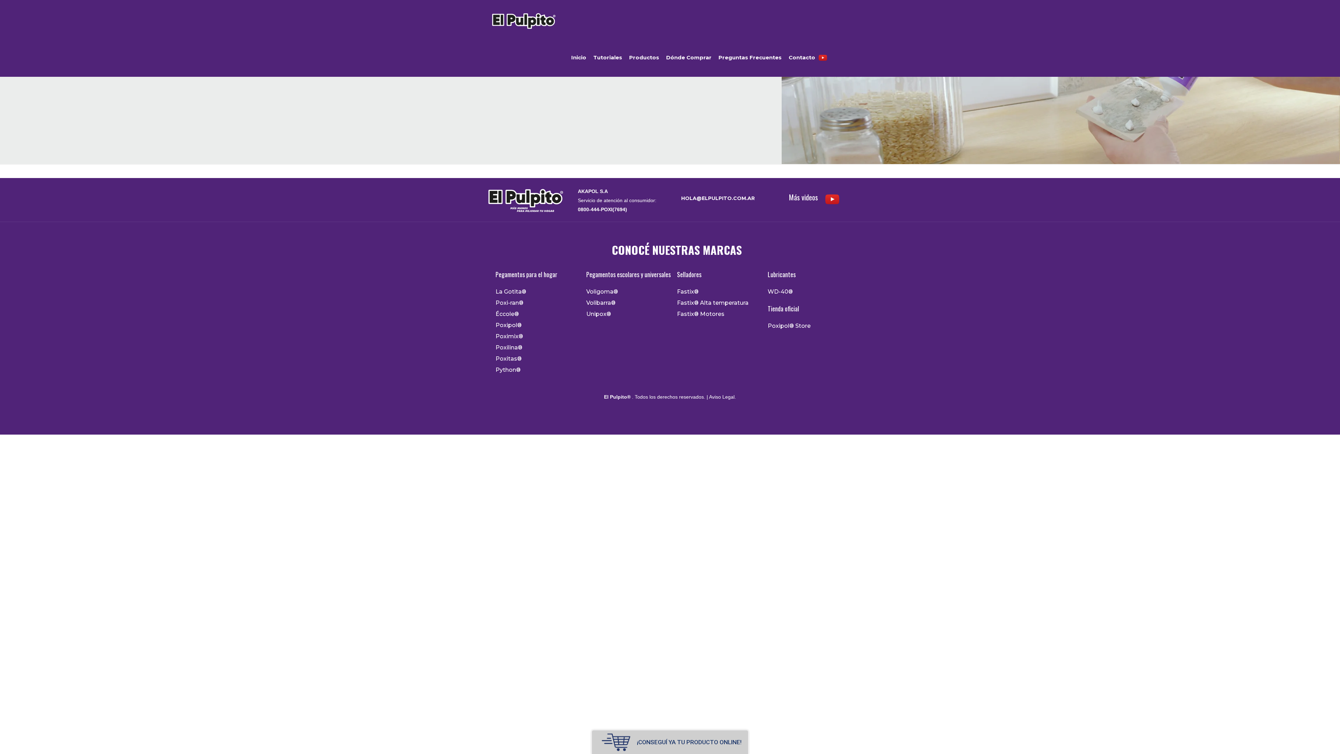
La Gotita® (511, 292)
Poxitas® (509, 359)
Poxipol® (509, 325)
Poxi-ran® (509, 303)
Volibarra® (601, 303)
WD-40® (780, 292)
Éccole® (507, 314)
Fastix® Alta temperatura (713, 303)
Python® (508, 370)
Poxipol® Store (789, 326)
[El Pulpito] (523, 19)
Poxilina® (509, 347)
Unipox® (598, 314)
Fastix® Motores (700, 314)
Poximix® (509, 336)
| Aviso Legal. (720, 397)
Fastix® (688, 292)
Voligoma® (602, 292)
